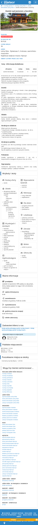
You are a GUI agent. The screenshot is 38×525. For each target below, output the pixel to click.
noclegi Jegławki (7, 390)
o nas (20, 515)
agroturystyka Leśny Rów (9, 396)
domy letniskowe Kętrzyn (9, 441)
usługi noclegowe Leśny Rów (10, 402)
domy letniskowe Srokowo (9, 409)
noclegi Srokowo (7, 373)
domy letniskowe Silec (8, 424)
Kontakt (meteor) (17, 513)
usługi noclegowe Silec (9, 432)
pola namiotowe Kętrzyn (9, 468)
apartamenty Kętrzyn (8, 439)
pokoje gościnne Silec (8, 430)
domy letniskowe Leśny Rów (10, 398)
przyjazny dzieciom (8, 500)
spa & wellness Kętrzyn (9, 459)
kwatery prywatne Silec (9, 428)
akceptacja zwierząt (8, 480)
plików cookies (20, 520)
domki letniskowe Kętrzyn (9, 445)
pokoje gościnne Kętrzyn (9, 465)
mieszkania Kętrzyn (8, 457)
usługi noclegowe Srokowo (10, 419)
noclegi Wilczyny (7, 392)
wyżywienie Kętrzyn (8, 447)
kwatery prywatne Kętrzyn (10, 455)
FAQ (34, 513)
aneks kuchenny (7, 485)
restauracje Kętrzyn (8, 470)
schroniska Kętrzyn (7, 472)
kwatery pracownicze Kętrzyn (10, 453)
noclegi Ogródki (7, 386)
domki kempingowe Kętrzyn (10, 443)
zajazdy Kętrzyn (6, 476)
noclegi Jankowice (7, 377)
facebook (6, 513)
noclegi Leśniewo (7, 382)
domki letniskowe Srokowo (10, 413)
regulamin (28, 513)
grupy (4, 504)
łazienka (4, 495)
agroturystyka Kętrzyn (8, 437)
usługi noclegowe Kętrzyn (9, 474)
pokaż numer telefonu (6, 36)
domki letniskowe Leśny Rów (10, 400)
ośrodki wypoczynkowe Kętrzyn (11, 461)
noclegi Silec (6, 384)
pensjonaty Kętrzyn (8, 463)
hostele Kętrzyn (6, 449)
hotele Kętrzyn (6, 451)
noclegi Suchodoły (7, 388)
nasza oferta (27, 515)
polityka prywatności (8, 515)
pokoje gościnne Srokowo (9, 417)
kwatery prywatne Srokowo (10, 415)
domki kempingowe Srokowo (10, 411)
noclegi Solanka (6, 380)
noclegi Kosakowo (7, 375)
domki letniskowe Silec (9, 426)
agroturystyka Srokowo (9, 407)
